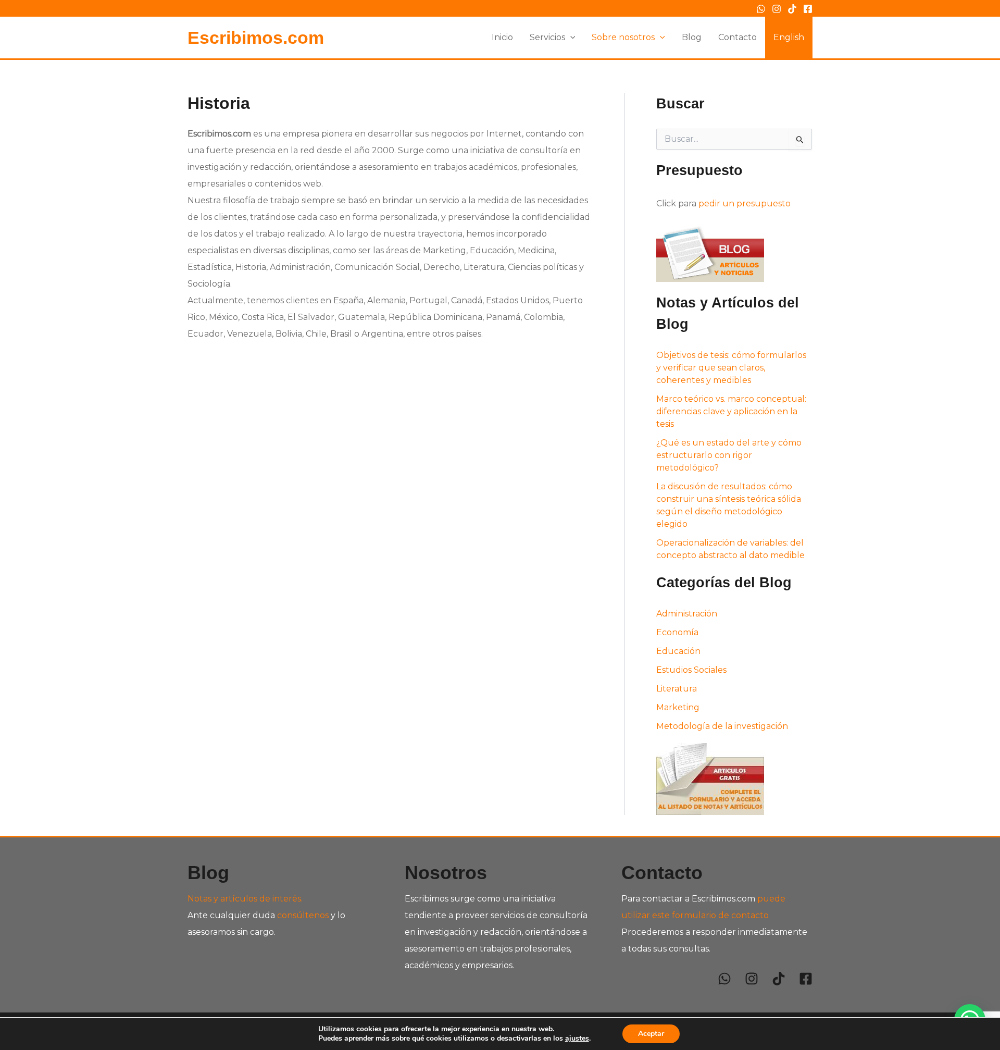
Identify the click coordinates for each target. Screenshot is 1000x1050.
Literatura (676, 689)
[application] (570, 37)
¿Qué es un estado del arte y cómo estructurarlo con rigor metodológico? (729, 455)
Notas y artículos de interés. (245, 899)
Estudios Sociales (691, 670)
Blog (692, 37)
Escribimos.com (256, 37)
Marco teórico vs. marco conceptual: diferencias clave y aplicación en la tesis (731, 411)
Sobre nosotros (623, 37)
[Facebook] (808, 9)
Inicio (502, 37)
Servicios (547, 37)
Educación (678, 651)
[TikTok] (792, 9)
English (788, 37)
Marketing (677, 707)
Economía (677, 632)
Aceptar (651, 1034)
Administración (686, 614)
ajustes (577, 1038)
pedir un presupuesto (744, 203)
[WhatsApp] (761, 9)
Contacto (737, 37)
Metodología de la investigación (722, 726)
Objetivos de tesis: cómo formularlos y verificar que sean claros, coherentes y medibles (731, 367)
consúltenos (303, 915)
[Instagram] (776, 9)
